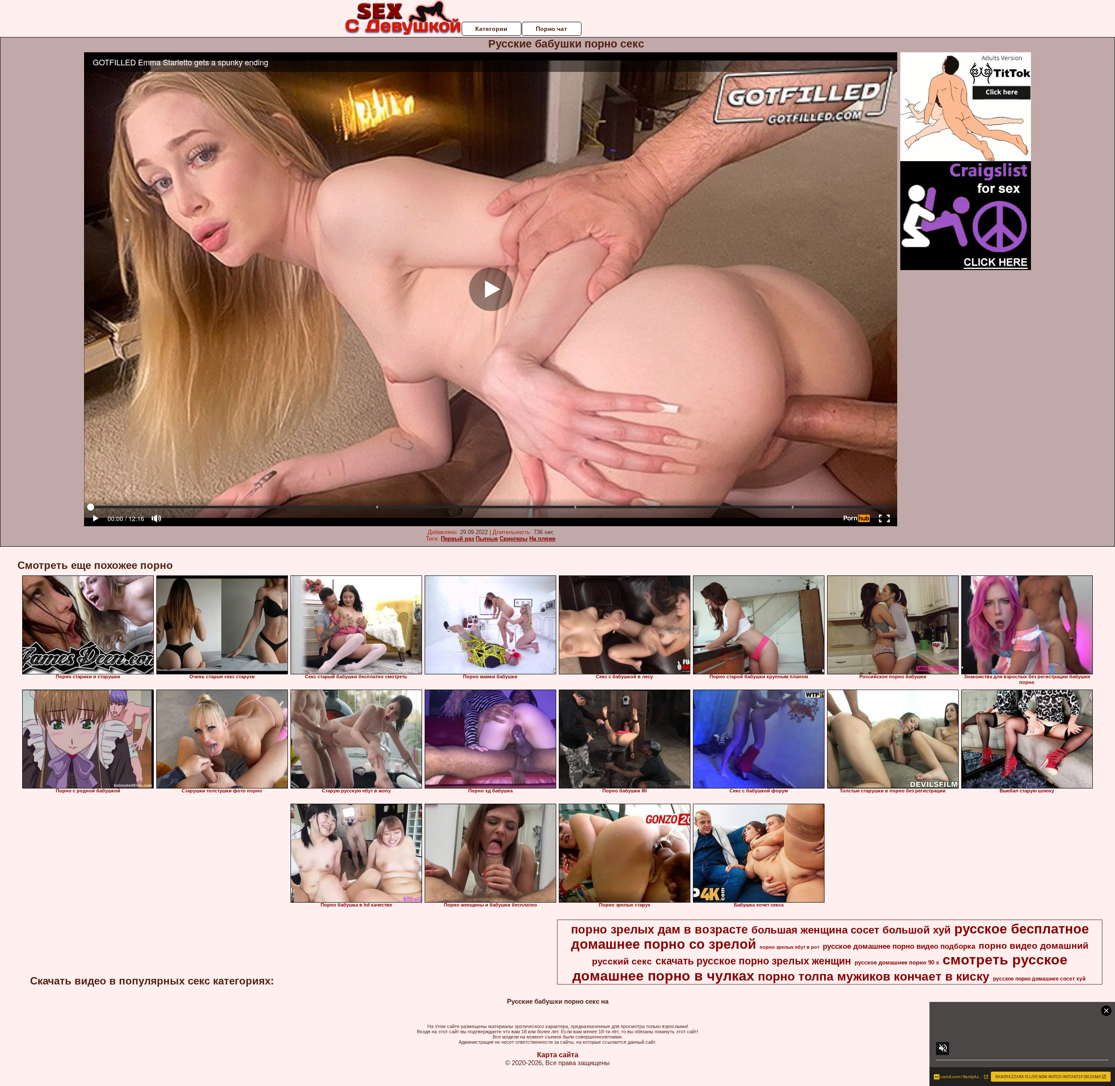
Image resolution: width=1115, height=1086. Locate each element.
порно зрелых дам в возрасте (659, 929)
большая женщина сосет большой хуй (851, 930)
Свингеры (513, 538)
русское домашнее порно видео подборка (899, 946)
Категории (491, 28)
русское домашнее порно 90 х (897, 962)
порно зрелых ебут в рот (789, 947)
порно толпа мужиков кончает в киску (874, 976)
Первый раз (457, 538)
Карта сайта (557, 1055)
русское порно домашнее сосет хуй (1039, 979)
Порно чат (551, 28)
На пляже (542, 538)
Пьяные (487, 538)
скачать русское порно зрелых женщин (753, 961)
